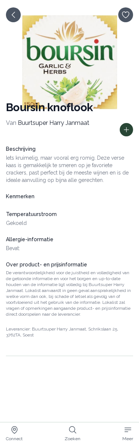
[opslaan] (125, 14)
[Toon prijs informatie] (126, 129)
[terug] (13, 14)
